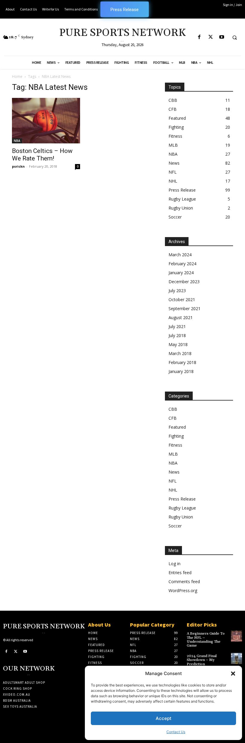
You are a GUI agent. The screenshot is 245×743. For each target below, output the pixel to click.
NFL (173, 172)
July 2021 (177, 326)
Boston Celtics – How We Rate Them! (42, 154)
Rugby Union (181, 208)
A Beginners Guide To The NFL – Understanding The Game (206, 639)
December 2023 (184, 281)
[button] (233, 674)
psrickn (18, 166)
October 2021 (182, 299)
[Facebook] (199, 37)
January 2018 (181, 371)
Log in (174, 563)
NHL (173, 181)
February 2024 (182, 263)
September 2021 (184, 308)
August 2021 (181, 317)
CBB (173, 100)
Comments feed (184, 581)
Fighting (176, 127)
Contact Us (175, 732)
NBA (17, 141)
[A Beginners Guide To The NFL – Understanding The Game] (236, 636)
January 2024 (181, 272)
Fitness (175, 136)
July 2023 (177, 290)
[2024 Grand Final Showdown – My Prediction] (236, 658)
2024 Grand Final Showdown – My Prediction (202, 660)
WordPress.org (183, 590)
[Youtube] (222, 37)
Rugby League (182, 199)
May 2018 (178, 344)
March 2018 (180, 353)
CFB (173, 109)
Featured (177, 118)
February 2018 (182, 362)
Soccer (175, 217)
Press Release (182, 190)
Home (17, 76)
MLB (173, 145)
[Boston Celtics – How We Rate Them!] (46, 120)
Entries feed (180, 572)
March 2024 (180, 254)
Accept (164, 718)
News (174, 163)
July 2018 (177, 335)
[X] (210, 37)
